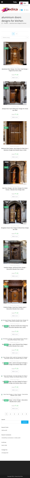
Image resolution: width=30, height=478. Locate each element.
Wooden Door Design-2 (15, 186)
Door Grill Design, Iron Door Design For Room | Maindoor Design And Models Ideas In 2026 (15, 382)
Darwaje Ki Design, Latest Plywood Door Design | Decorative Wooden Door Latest (15, 345)
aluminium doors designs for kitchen (18, 23)
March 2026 (4, 445)
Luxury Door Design (15, 106)
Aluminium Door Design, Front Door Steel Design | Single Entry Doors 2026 (15, 69)
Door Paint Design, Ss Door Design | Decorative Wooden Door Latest (15, 400)
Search (3, 419)
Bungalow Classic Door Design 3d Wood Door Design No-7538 (15, 228)
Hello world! (4, 430)
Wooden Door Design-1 (15, 146)
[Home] (2, 23)
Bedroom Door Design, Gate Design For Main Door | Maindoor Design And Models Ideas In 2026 (15, 149)
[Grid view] (13, 33)
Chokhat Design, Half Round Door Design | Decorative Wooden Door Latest (15, 268)
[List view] (16, 33)
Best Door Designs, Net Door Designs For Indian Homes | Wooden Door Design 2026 (15, 188)
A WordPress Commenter (7, 437)
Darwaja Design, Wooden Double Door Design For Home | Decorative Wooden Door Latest (15, 326)
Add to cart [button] (15, 77)
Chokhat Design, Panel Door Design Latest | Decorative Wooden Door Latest (15, 308)
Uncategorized (5, 452)
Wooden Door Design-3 (15, 67)
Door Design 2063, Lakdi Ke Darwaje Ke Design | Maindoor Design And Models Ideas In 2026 (15, 363)
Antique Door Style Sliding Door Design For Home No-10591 (15, 109)
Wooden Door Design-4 (15, 265)
